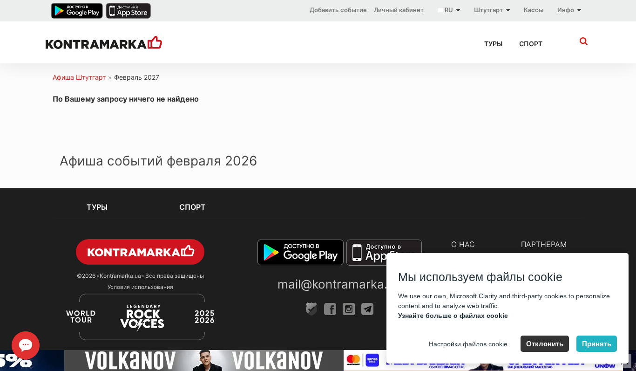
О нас (463, 244)
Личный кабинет (399, 10)
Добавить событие (338, 10)
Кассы (533, 10)
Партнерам (544, 244)
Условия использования (140, 286)
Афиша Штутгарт (79, 77)
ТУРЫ (493, 44)
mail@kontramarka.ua (339, 284)
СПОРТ (530, 44)
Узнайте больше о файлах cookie (453, 315)
